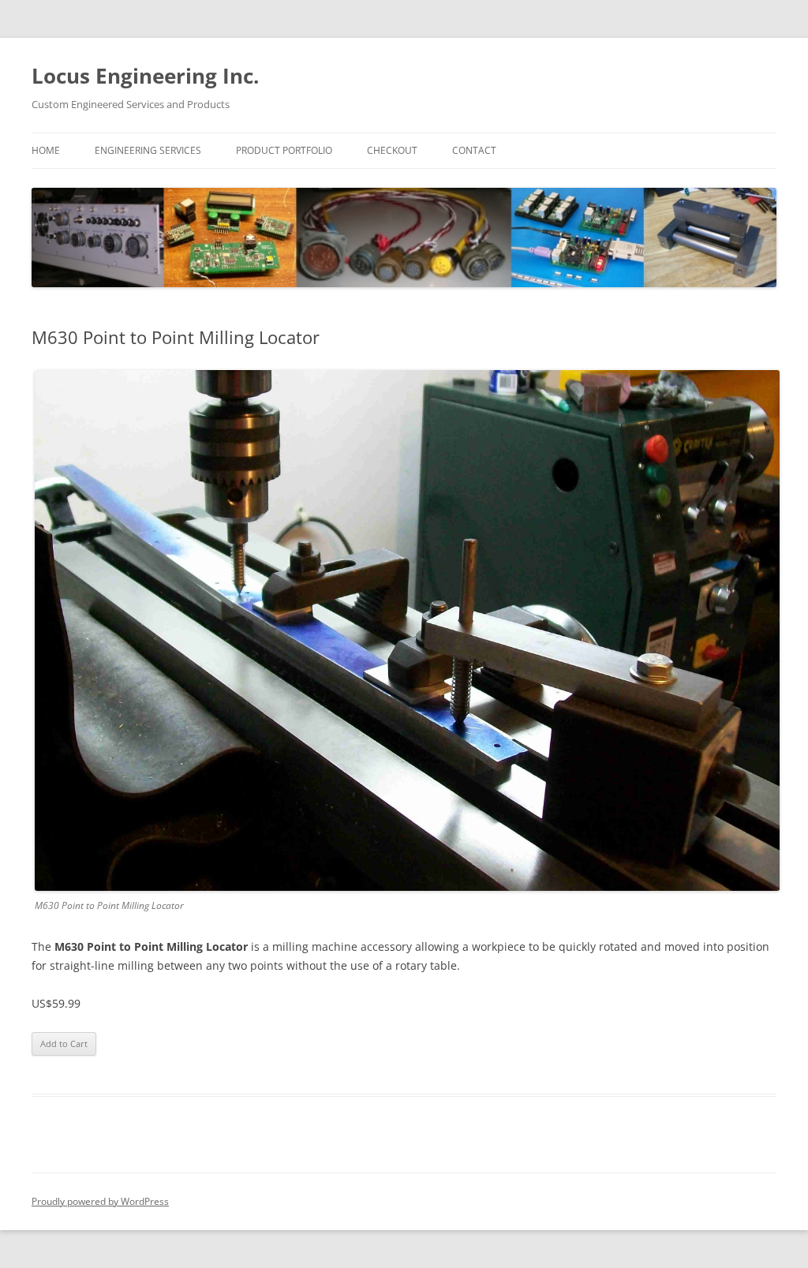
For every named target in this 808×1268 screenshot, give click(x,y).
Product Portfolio (284, 150)
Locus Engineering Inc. (145, 76)
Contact (474, 150)
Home (46, 150)
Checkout (392, 150)
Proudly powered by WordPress (100, 1201)
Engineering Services (148, 150)
